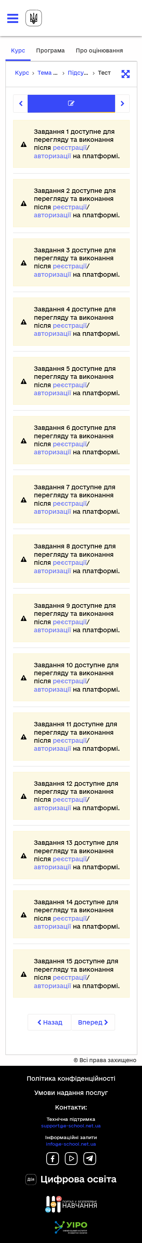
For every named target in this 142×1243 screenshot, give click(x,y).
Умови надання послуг (71, 1092)
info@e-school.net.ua (71, 1143)
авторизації (52, 155)
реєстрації (70, 147)
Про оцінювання (99, 50)
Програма (50, 50)
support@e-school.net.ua (71, 1125)
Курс (21, 54)
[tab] (71, 104)
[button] (12, 18)
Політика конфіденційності (71, 1078)
